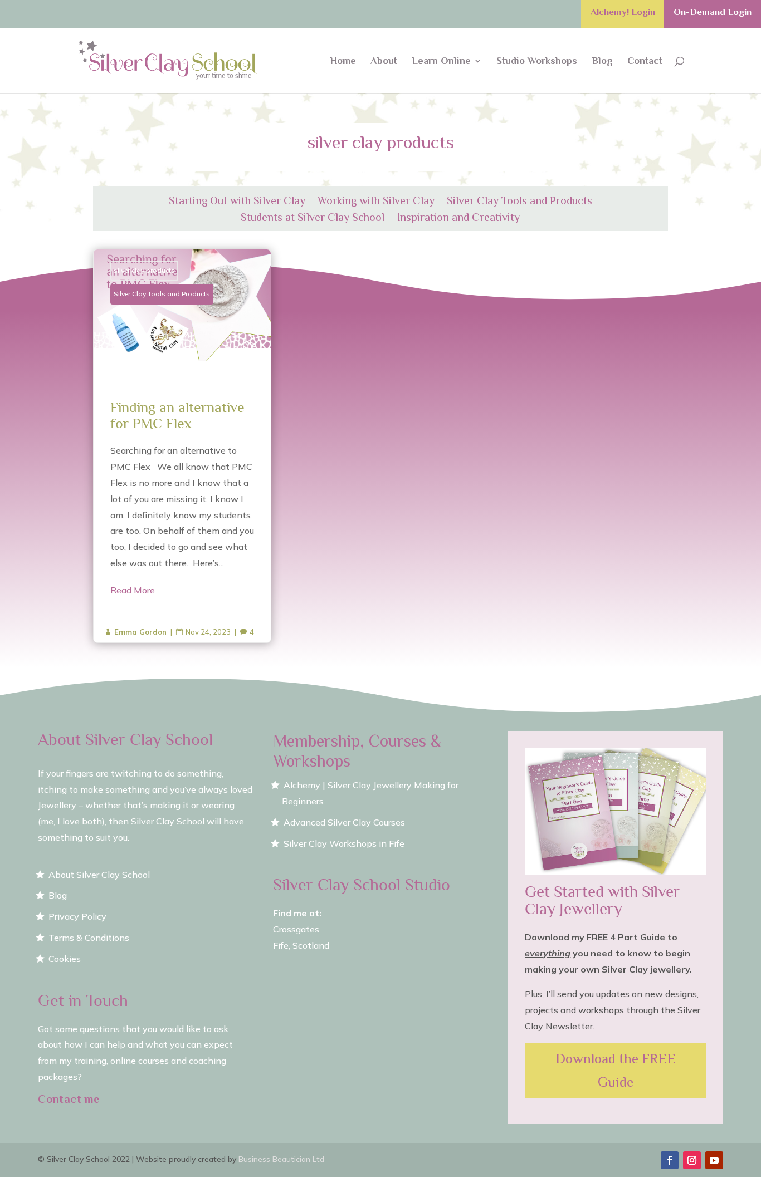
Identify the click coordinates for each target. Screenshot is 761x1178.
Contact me (68, 1099)
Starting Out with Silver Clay (237, 202)
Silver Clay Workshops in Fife (344, 843)
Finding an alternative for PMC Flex (182, 445)
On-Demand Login (713, 12)
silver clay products (144, 270)
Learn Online (441, 61)
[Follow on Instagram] (692, 1160)
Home (343, 61)
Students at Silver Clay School (312, 218)
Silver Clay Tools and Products (519, 202)
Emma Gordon (140, 631)
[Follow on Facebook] (670, 1160)
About (383, 61)
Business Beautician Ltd (281, 1159)
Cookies (64, 958)
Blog (602, 61)
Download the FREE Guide (615, 1071)
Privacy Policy (77, 916)
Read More (132, 590)
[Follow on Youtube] (714, 1160)
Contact (644, 61)
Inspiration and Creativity (458, 218)
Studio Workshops (536, 61)
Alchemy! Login (623, 12)
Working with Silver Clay (376, 202)
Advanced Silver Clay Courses (344, 822)
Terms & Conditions (88, 937)
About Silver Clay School (99, 874)
